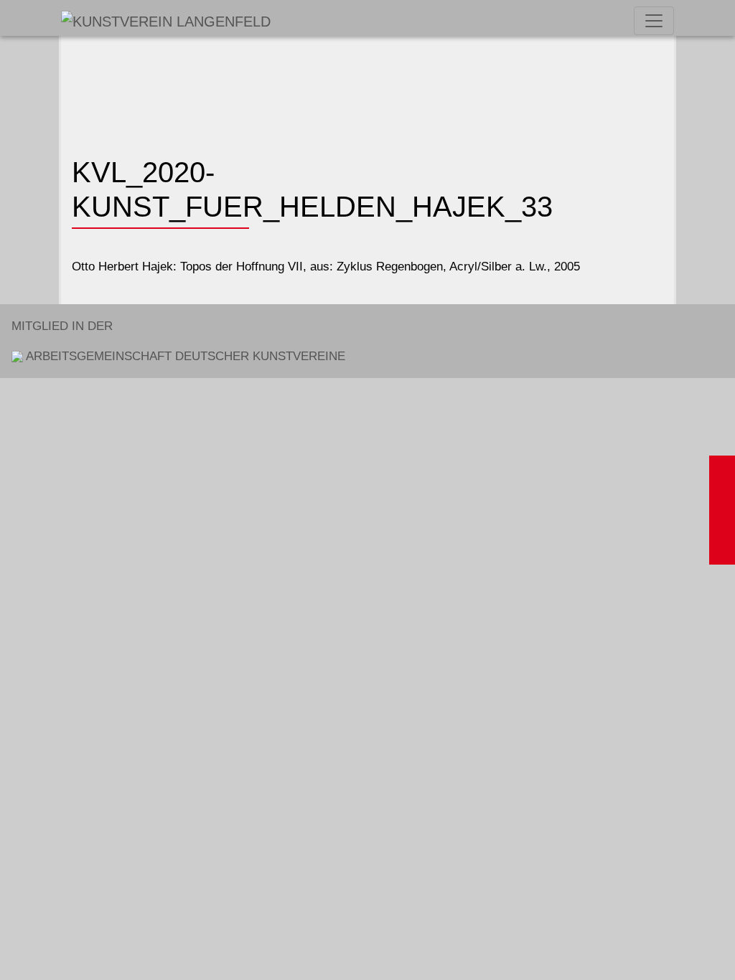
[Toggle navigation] (654, 20)
